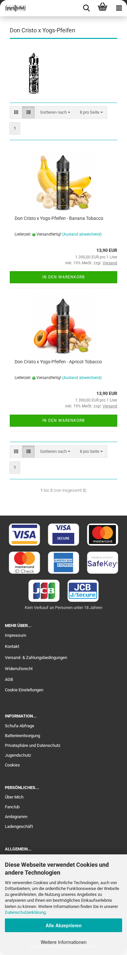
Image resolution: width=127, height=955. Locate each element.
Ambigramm (16, 816)
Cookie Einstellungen (24, 689)
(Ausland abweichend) (82, 234)
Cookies (12, 765)
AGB (9, 679)
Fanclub (12, 806)
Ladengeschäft (19, 826)
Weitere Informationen (64, 942)
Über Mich (14, 797)
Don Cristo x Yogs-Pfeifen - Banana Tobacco (59, 218)
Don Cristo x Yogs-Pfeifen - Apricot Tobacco (58, 361)
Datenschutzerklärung (25, 912)
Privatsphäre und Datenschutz (32, 745)
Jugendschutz (18, 755)
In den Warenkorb (63, 277)
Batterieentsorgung (22, 735)
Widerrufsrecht (19, 668)
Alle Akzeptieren (64, 925)
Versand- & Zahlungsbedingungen (36, 657)
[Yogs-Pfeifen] (13, 8)
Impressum (15, 635)
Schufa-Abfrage (19, 725)
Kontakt (12, 646)
